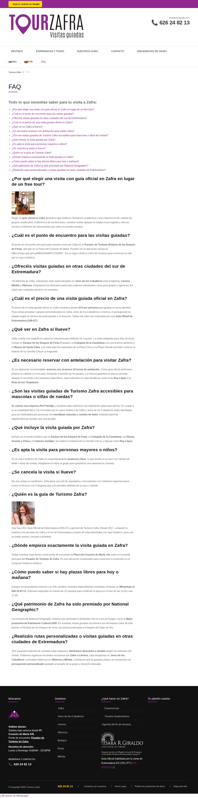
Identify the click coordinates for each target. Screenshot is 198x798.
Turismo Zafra (15, 72)
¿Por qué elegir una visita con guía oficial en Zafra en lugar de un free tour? (53, 109)
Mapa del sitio (180, 786)
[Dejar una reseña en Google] (25, 4)
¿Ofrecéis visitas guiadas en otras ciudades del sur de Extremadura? (49, 118)
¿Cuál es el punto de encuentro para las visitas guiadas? (43, 113)
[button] (14, 795)
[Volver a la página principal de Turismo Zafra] (47, 27)
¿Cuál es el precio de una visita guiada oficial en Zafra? (42, 122)
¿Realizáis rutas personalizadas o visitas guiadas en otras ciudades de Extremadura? (59, 170)
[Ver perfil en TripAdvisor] (46, 3)
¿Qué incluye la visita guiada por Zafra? (33, 139)
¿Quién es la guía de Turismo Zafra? (32, 152)
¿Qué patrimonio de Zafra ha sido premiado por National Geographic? (50, 165)
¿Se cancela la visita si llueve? (29, 148)
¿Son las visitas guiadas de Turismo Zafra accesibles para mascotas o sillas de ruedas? (60, 135)
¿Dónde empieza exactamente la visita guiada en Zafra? (43, 157)
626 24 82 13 (20, 764)
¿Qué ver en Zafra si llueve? (27, 126)
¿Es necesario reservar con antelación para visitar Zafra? (43, 131)
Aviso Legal (120, 786)
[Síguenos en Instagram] (56, 3)
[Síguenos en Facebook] (51, 3)
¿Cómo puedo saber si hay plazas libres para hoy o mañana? (45, 161)
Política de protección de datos (150, 786)
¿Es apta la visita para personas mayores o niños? (39, 144)
